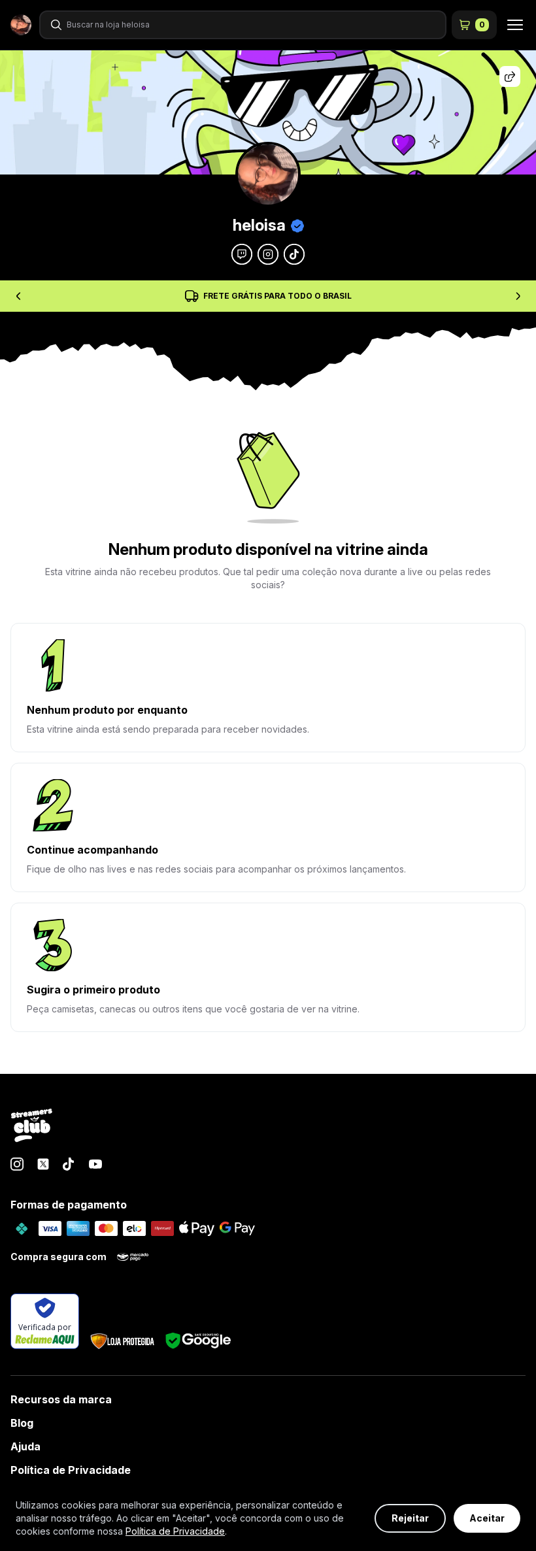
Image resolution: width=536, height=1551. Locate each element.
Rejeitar (410, 1518)
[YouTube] (95, 1164)
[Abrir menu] (511, 24)
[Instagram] (17, 1164)
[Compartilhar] (510, 76)
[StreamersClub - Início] (31, 1126)
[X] (43, 1164)
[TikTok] (69, 1164)
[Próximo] (518, 296)
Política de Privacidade (70, 1469)
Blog (21, 1422)
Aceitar (487, 1518)
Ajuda (25, 1446)
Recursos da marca (61, 1399)
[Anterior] (18, 296)
